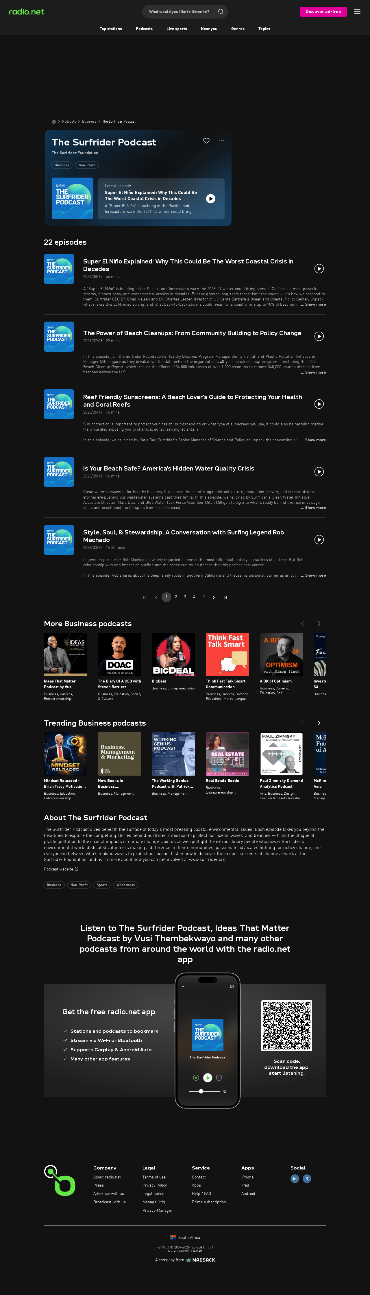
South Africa (188, 1238)
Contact (199, 1177)
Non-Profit (86, 165)
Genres (238, 29)
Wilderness (125, 885)
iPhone (247, 1177)
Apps (196, 1185)
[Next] (319, 621)
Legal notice (153, 1194)
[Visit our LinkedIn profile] (295, 1179)
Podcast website (58, 869)
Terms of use (154, 1177)
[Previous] (302, 621)
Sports (102, 885)
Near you (209, 29)
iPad (245, 1185)
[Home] (53, 121)
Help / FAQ (201, 1194)
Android (248, 1194)
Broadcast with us (109, 1202)
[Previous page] (156, 597)
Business (62, 165)
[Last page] (225, 597)
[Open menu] (357, 11)
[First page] (144, 597)
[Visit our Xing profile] (307, 1179)
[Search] (220, 11)
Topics (264, 29)
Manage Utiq (154, 1202)
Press (98, 1185)
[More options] (221, 140)
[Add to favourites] (206, 140)
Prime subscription (209, 1202)
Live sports (176, 29)
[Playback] (210, 198)
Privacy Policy (155, 1185)
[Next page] (214, 597)
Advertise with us (108, 1194)
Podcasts (144, 29)
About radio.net (107, 1177)
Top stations (111, 29)
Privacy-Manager (158, 1211)
